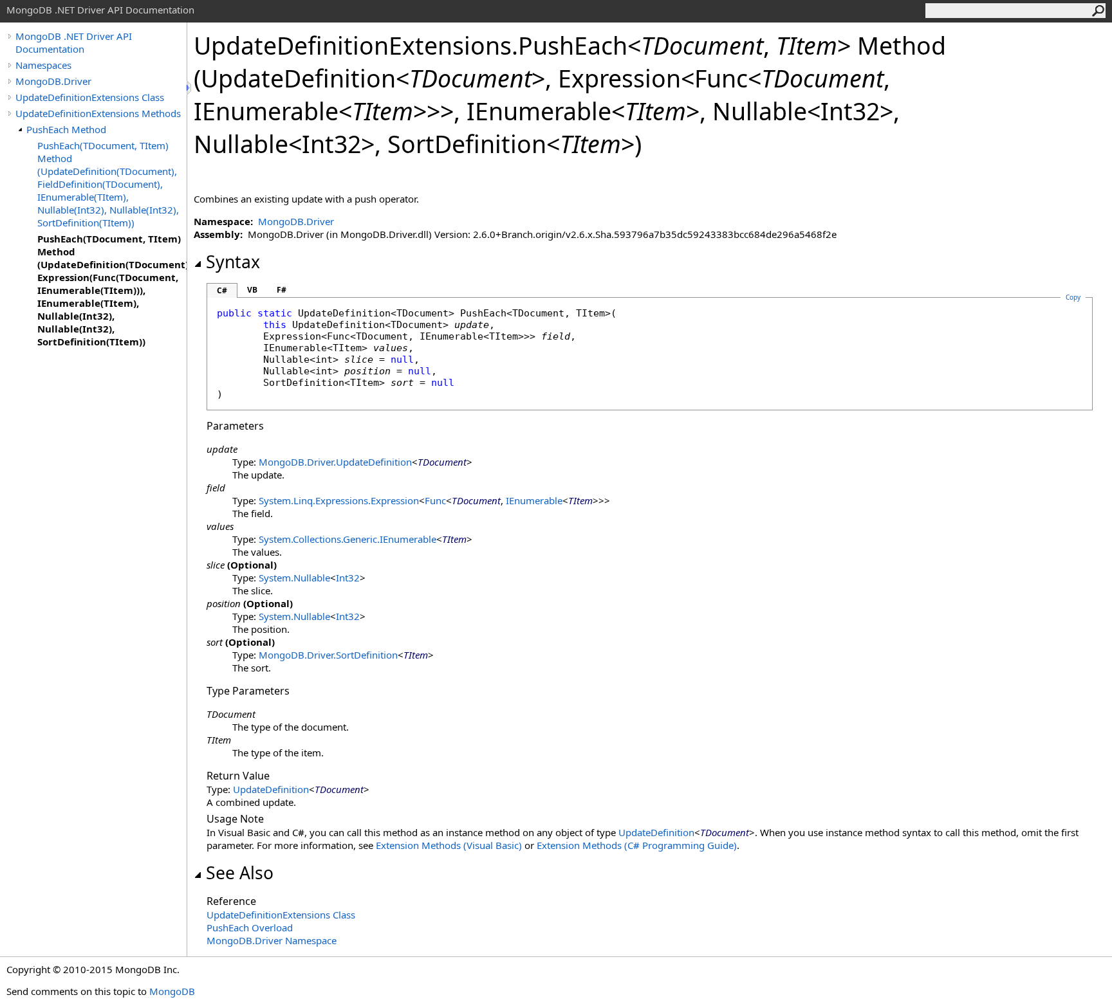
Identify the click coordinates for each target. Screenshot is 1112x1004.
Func (435, 500)
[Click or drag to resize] (190, 87)
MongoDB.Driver (53, 81)
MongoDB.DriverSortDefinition (328, 654)
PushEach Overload (250, 927)
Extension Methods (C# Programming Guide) (637, 845)
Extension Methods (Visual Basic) (449, 845)
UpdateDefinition (271, 789)
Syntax (233, 261)
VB (252, 289)
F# (281, 289)
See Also (239, 872)
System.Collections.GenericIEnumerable (347, 539)
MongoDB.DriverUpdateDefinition (335, 461)
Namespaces (43, 65)
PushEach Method (66, 129)
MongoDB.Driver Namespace (272, 940)
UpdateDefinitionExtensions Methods (98, 113)
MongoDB (172, 991)
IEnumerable (534, 500)
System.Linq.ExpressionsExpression (339, 500)
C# (222, 290)
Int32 (348, 577)
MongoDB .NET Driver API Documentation (73, 42)
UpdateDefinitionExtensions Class (89, 97)
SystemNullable (294, 577)
